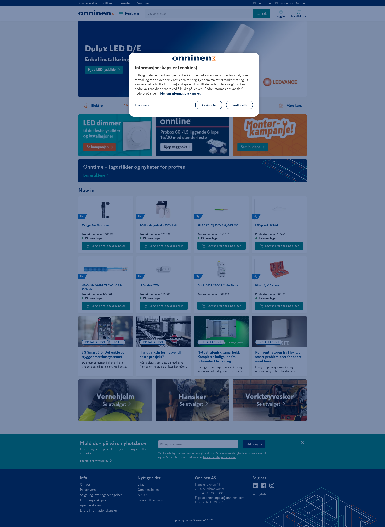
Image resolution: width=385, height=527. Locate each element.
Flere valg (142, 105)
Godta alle (240, 105)
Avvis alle (208, 105)
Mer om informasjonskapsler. (180, 93)
